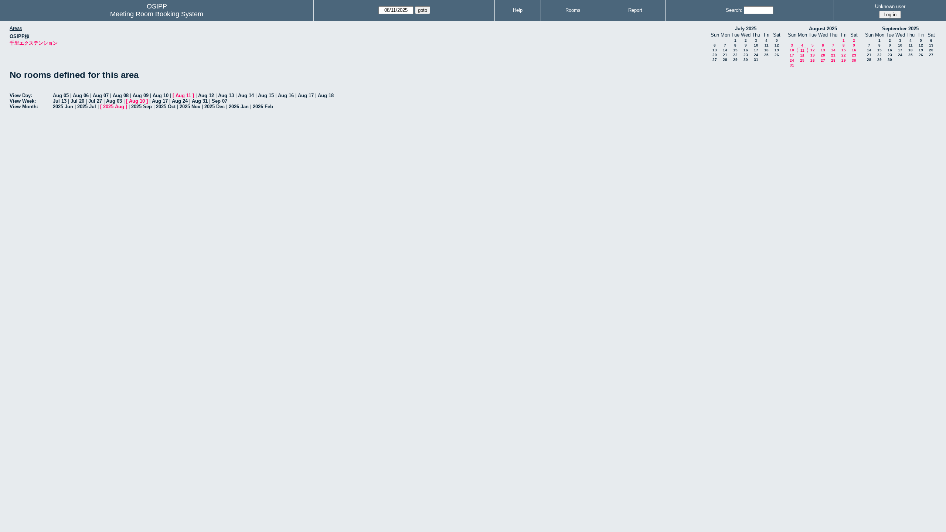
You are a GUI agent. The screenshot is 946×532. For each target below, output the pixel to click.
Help (518, 10)
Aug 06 (81, 95)
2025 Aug (113, 106)
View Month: (24, 106)
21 (725, 55)
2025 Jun (63, 106)
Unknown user (890, 6)
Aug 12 (206, 95)
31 (756, 60)
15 (735, 50)
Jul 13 (60, 101)
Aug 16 (286, 95)
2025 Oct (166, 106)
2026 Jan (239, 106)
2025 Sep (141, 106)
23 (745, 55)
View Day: (21, 95)
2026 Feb (263, 106)
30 (745, 60)
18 (766, 50)
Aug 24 (180, 101)
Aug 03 (114, 101)
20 (714, 55)
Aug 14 (246, 95)
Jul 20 (77, 101)
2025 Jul (86, 106)
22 (735, 55)
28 (725, 60)
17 (756, 50)
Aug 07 (101, 95)
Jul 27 (95, 101)
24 (756, 55)
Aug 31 (200, 101)
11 (767, 45)
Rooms (573, 10)
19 (777, 50)
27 (714, 60)
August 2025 (823, 28)
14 (725, 50)
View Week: (23, 101)
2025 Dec (214, 106)
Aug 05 (61, 95)
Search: (734, 10)
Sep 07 (219, 101)
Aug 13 (226, 95)
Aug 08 (121, 95)
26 (777, 55)
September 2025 (900, 28)
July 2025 (745, 28)
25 (766, 55)
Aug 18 (326, 95)
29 (735, 60)
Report (635, 10)
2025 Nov (190, 106)
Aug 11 (183, 95)
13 (714, 50)
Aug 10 (161, 95)
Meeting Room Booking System (156, 14)
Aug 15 (266, 95)
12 (777, 45)
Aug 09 (141, 95)
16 (745, 50)
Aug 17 (306, 95)
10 (756, 45)
